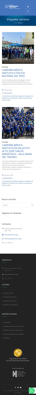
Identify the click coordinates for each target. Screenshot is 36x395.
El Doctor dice (14, 98)
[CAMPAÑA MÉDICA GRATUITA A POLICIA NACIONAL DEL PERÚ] (18, 48)
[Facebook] (15, 387)
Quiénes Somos (8, 293)
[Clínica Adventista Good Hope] (12, 6)
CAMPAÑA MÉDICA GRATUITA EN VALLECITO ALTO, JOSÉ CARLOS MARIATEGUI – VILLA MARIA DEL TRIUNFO (17, 151)
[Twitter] (18, 387)
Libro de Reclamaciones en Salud (13, 334)
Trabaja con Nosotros (9, 297)
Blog (15, 96)
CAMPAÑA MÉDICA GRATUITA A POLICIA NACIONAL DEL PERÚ (13, 73)
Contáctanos (7, 322)
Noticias (29, 98)
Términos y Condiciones (10, 305)
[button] (32, 391)
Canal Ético (6, 338)
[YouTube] (21, 387)
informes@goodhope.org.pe (13, 239)
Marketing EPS (8, 93)
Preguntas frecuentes (10, 301)
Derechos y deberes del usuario (13, 330)
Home (15, 23)
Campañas (20, 96)
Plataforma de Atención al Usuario (13, 326)
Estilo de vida (22, 98)
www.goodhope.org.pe (11, 235)
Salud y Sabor (6, 100)
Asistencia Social (8, 96)
